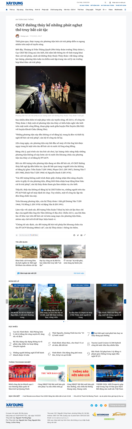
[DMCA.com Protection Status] (109, 419)
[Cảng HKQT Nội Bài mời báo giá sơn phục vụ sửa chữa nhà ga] (51, 373)
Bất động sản (95, 5)
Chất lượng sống (56, 9)
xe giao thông (84, 5)
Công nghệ (89, 9)
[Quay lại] (17, 235)
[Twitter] (78, 235)
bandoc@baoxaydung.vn (60, 418)
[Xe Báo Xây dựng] (119, 414)
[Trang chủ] (6, 9)
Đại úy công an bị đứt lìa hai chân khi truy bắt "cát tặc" (50, 262)
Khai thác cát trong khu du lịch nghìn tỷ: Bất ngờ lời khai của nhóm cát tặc (26, 262)
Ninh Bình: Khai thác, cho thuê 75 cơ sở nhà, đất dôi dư (68, 344)
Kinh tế (37, 9)
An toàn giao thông (107, 5)
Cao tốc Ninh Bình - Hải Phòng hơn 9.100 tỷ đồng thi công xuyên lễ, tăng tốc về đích (28, 334)
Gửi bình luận (79, 273)
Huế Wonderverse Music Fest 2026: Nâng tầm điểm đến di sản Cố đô (47, 396)
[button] (63, 321)
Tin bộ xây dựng (121, 5)
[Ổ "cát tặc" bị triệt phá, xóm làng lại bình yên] (75, 251)
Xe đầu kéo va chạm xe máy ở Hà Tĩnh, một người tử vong (80, 314)
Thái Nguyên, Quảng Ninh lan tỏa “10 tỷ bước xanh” (68, 334)
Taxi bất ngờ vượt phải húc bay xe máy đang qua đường (107, 334)
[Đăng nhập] (110, 2)
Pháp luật (45, 9)
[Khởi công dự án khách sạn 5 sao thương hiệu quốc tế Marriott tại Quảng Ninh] (22, 373)
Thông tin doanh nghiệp (20, 362)
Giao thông (29, 9)
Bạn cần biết (14, 396)
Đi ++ (105, 9)
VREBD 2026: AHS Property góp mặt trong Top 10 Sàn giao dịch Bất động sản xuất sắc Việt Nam (109, 386)
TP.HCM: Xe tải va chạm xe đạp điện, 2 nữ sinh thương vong (22, 314)
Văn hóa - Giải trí (69, 9)
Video (111, 9)
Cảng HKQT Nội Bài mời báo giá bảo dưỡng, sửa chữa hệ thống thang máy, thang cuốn (80, 386)
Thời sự (12, 9)
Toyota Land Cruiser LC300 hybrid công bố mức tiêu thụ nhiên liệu (106, 344)
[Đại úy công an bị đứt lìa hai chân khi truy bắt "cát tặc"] (51, 251)
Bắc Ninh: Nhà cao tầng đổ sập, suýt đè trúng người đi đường (109, 314)
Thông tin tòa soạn (117, 405)
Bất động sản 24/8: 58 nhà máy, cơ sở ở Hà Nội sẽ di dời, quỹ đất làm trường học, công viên (51, 313)
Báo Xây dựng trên (24, 235)
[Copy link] (85, 235)
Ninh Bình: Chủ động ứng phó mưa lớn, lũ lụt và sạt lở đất (67, 353)
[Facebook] (74, 235)
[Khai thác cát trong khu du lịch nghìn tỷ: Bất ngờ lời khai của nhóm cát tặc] (26, 251)
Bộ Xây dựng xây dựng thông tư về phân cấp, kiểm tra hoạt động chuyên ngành (27, 343)
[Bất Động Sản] (100, 414)
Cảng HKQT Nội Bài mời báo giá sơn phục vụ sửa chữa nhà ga (51, 385)
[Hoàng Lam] (17, 36)
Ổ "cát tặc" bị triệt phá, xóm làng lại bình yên (73, 261)
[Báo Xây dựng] (14, 3)
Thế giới (98, 9)
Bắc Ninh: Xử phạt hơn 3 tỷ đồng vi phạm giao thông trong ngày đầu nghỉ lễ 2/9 (106, 353)
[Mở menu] (125, 10)
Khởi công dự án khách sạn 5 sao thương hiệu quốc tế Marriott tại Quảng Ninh (21, 386)
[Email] (81, 235)
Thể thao (80, 9)
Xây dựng (20, 9)
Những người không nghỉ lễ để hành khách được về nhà (28, 353)
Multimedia (118, 9)
